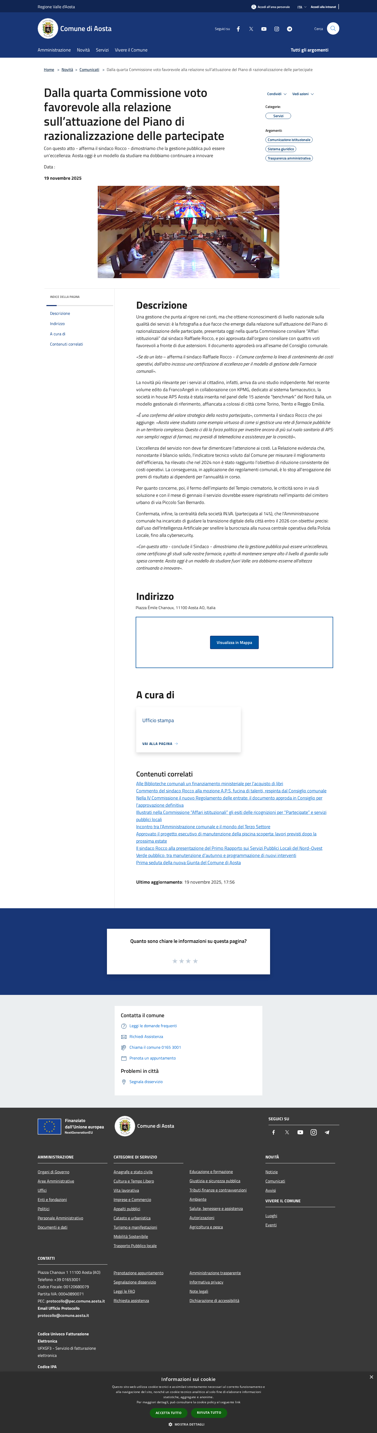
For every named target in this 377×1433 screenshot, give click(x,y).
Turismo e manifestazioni (135, 1227)
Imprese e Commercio (132, 1199)
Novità (67, 69)
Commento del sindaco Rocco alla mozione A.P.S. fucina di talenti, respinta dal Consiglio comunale (231, 790)
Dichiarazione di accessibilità (214, 1300)
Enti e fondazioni (52, 1199)
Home (49, 69)
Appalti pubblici (127, 1209)
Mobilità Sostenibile (131, 1236)
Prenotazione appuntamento (138, 1273)
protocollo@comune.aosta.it (63, 1315)
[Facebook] (236, 28)
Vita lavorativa (126, 1190)
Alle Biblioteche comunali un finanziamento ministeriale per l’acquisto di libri (209, 783)
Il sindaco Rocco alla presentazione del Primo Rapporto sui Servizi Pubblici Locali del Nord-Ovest (229, 848)
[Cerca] (333, 28)
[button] (188, 1424)
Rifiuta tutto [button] (209, 1412)
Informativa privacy (206, 1282)
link (237, 1402)
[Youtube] (262, 28)
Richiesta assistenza (131, 1300)
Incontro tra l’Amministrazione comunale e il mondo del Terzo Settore (203, 826)
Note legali (199, 1291)
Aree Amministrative (56, 1181)
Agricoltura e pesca (206, 1227)
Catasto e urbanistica (132, 1218)
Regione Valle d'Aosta (56, 7)
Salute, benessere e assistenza (216, 1208)
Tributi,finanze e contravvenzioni (218, 1190)
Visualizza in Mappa (234, 642)
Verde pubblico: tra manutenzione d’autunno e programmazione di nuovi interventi (216, 855)
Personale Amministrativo (60, 1218)
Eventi (271, 1225)
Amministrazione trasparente (215, 1273)
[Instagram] (275, 28)
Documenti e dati (52, 1227)
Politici (43, 1209)
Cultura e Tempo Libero (134, 1181)
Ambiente (198, 1199)
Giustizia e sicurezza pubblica (215, 1181)
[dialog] (188, 1402)
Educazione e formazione (211, 1171)
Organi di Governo (53, 1172)
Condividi (274, 94)
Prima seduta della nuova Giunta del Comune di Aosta (188, 862)
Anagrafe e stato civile (133, 1172)
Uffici (42, 1190)
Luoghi (271, 1216)
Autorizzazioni (202, 1218)
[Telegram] (287, 28)
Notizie (271, 1172)
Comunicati (89, 69)
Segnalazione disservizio (135, 1282)
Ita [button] (299, 7)
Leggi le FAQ (124, 1291)
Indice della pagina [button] (65, 296)
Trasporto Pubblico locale (135, 1246)
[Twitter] (249, 28)
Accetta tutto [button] (169, 1413)
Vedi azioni (300, 94)
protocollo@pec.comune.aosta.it (75, 1301)
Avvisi (270, 1190)
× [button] (371, 1377)
